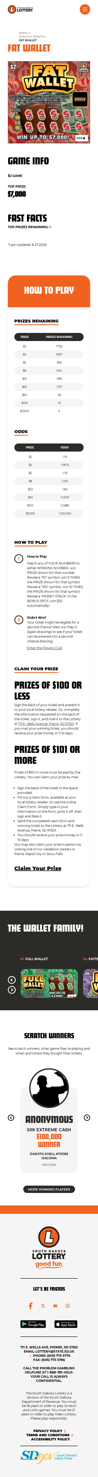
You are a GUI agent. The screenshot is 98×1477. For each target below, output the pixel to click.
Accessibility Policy (50, 1439)
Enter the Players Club (44, 648)
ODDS (21, 432)
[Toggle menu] (85, 9)
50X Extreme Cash (49, 1129)
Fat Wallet (28, 40)
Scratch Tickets (31, 36)
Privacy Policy (47, 1431)
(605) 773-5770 (58, 1356)
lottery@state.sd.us (55, 1351)
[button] (12, 980)
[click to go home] (20, 9)
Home (23, 33)
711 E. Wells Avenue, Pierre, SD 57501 (46, 724)
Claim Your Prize (37, 868)
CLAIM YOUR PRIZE (36, 669)
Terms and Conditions (48, 1435)
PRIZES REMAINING (36, 321)
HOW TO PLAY (30, 542)
